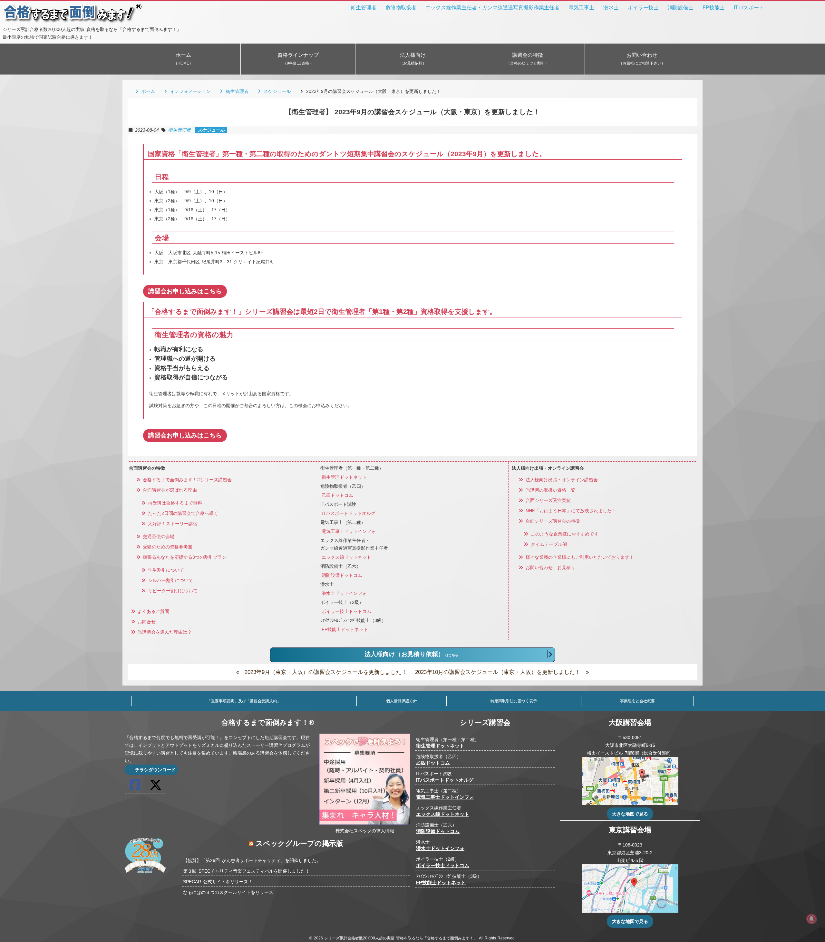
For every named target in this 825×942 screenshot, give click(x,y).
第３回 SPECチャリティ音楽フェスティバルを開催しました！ (246, 871)
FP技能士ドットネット (345, 629)
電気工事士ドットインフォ (349, 531)
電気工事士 (581, 7)
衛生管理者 (363, 7)
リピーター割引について (172, 590)
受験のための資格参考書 (167, 546)
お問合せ (146, 621)
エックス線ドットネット (346, 557)
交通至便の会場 (158, 536)
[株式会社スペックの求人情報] (364, 823)
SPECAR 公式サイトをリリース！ (218, 881)
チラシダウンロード (154, 769)
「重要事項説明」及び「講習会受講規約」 (244, 701)
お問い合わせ (642, 58)
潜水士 (611, 7)
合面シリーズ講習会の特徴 (552, 521)
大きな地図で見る (630, 814)
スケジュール (276, 91)
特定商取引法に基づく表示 (513, 701)
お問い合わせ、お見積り (549, 567)
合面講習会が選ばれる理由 (169, 490)
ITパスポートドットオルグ (348, 513)
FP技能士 (714, 7)
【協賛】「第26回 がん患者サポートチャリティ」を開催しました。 (252, 860)
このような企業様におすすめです (563, 533)
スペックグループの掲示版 (299, 843)
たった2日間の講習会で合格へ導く (182, 513)
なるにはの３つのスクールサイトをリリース (228, 892)
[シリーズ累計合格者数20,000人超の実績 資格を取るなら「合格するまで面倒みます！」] (73, 21)
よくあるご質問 (153, 611)
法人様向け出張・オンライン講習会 (561, 479)
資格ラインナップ (298, 58)
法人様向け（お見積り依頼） (411, 654)
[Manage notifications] (811, 919)
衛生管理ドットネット (344, 477)
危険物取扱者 (400, 7)
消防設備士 (681, 7)
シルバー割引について (169, 580)
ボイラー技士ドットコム (346, 611)
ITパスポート (749, 7)
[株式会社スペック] (145, 874)
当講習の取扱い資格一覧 (549, 490)
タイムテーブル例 (548, 544)
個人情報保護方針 (401, 701)
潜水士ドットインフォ (344, 593)
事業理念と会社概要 (637, 701)
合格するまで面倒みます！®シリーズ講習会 (186, 479)
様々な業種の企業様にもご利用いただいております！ (579, 557)
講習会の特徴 (527, 58)
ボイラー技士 (643, 7)
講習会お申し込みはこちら (185, 291)
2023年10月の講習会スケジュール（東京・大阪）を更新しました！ (497, 672)
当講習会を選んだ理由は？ (164, 632)
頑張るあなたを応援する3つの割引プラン (184, 557)
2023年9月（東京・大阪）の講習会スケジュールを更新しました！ (326, 672)
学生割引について (165, 570)
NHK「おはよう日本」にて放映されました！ (570, 510)
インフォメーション (190, 91)
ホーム (183, 58)
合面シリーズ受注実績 (547, 500)
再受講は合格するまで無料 (174, 503)
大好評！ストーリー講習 (172, 523)
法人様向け (412, 58)
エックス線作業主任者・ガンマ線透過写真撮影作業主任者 (492, 7)
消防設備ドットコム (342, 575)
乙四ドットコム (337, 495)
